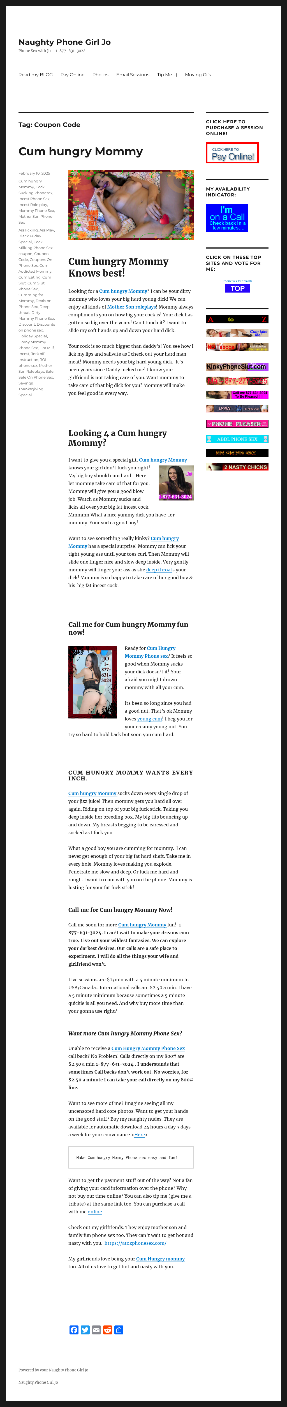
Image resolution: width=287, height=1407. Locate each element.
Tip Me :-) (167, 74)
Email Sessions (132, 74)
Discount (26, 324)
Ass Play (47, 230)
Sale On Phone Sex (35, 377)
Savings (25, 383)
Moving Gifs (198, 74)
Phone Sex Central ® (237, 281)
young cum (149, 719)
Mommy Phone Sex (36, 210)
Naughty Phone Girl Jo (64, 42)
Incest (23, 353)
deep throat (159, 569)
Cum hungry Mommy (80, 151)
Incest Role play (32, 204)
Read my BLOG (35, 74)
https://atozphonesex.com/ (135, 1243)
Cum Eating (29, 277)
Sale (50, 371)
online (95, 1211)
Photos (100, 74)
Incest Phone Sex (34, 198)
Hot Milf (47, 348)
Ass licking (28, 230)
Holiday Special (32, 336)
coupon (25, 253)
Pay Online (73, 74)
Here (139, 1134)
